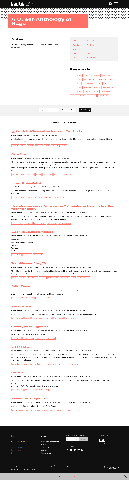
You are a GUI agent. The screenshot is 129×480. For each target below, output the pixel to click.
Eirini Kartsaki (18, 410)
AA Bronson (76, 75)
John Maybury (88, 83)
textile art (40, 338)
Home (13, 436)
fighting (32, 364)
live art (41, 364)
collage (20, 390)
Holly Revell (32, 278)
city (13, 390)
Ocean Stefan (51, 364)
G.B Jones (75, 83)
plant (52, 410)
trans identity (83, 278)
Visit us (45, 447)
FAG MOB (102, 79)
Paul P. (97, 88)
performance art (45, 197)
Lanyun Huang (32, 197)
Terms (59, 466)
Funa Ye (31, 174)
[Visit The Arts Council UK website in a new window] (108, 467)
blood (14, 364)
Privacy (49, 466)
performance (108, 88)
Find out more (71, 476)
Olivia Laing (110, 83)
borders (15, 174)
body (13, 318)
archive (15, 278)
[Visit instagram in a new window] (67, 450)
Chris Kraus (108, 75)
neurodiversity (39, 223)
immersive (28, 223)
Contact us (46, 450)
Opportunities (18, 442)
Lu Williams (47, 174)
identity (22, 197)
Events (14, 439)
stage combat (74, 364)
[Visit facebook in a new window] (71, 450)
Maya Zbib (39, 145)
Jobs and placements (50, 442)
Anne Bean (15, 298)
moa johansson (28, 338)
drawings (15, 145)
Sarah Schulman (107, 92)
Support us (46, 453)
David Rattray (89, 79)
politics (55, 145)
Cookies (39, 466)
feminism (23, 174)
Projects (15, 444)
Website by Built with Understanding (23, 469)
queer (95, 92)
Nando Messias (53, 278)
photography (76, 92)
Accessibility (27, 466)
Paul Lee (87, 88)
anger (85, 75)
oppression (76, 88)
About (43, 436)
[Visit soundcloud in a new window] (78, 450)
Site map (14, 466)
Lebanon (30, 145)
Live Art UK (102, 443)
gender (23, 145)
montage (28, 390)
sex (72, 96)
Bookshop (15, 453)
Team (43, 439)
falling (22, 278)
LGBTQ (99, 83)
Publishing (16, 447)
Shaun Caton (43, 390)
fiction (111, 79)
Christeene (76, 79)
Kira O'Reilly (37, 318)
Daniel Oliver (17, 223)
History (44, 444)
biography (95, 75)
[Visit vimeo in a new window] (75, 450)
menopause (48, 318)
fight (25, 364)
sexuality (80, 96)
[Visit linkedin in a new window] (82, 450)
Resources (16, 450)
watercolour (37, 255)
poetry (87, 92)
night (35, 390)
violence (92, 96)
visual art (103, 96)
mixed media (16, 338)
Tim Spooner (16, 255)
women (48, 298)
